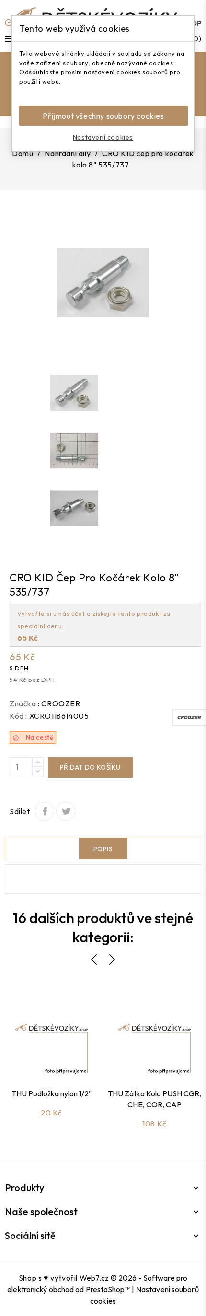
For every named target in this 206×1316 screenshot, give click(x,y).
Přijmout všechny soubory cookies (103, 116)
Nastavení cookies (103, 137)
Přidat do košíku (90, 767)
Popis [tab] (103, 849)
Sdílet (44, 811)
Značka (23, 703)
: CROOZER (59, 703)
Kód (17, 716)
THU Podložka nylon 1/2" (51, 1093)
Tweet (66, 811)
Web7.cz (94, 1278)
